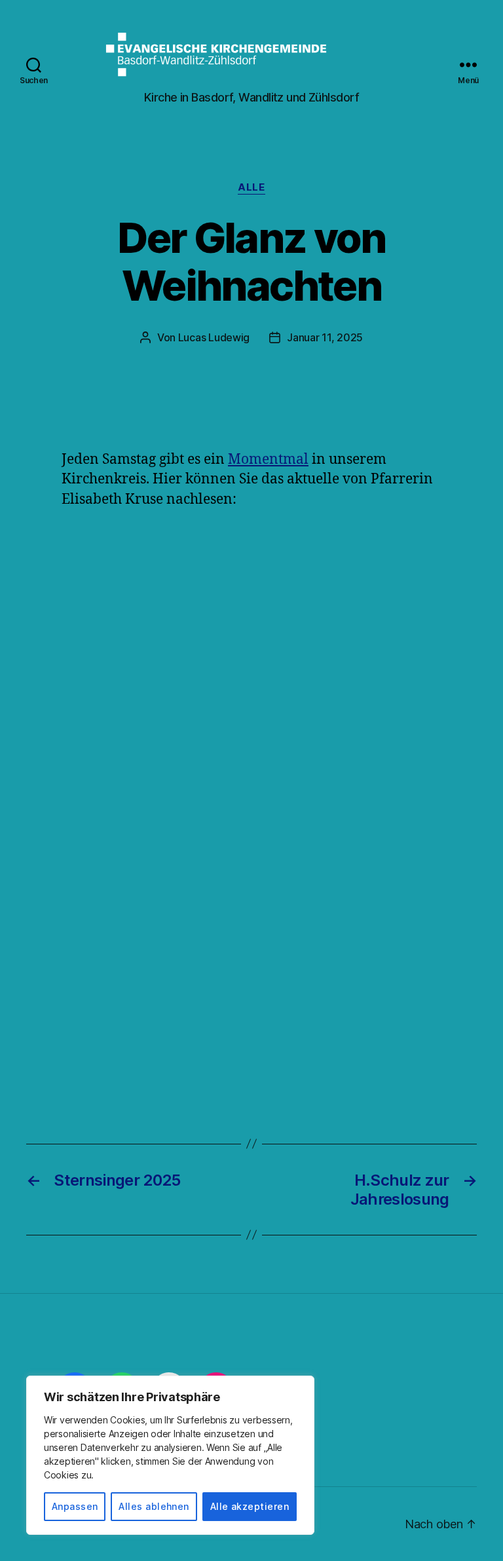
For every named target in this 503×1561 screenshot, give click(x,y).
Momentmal (268, 459)
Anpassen (75, 1506)
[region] (170, 1455)
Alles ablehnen (154, 1506)
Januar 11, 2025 (325, 337)
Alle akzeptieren (249, 1506)
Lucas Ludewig (214, 337)
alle (251, 187)
